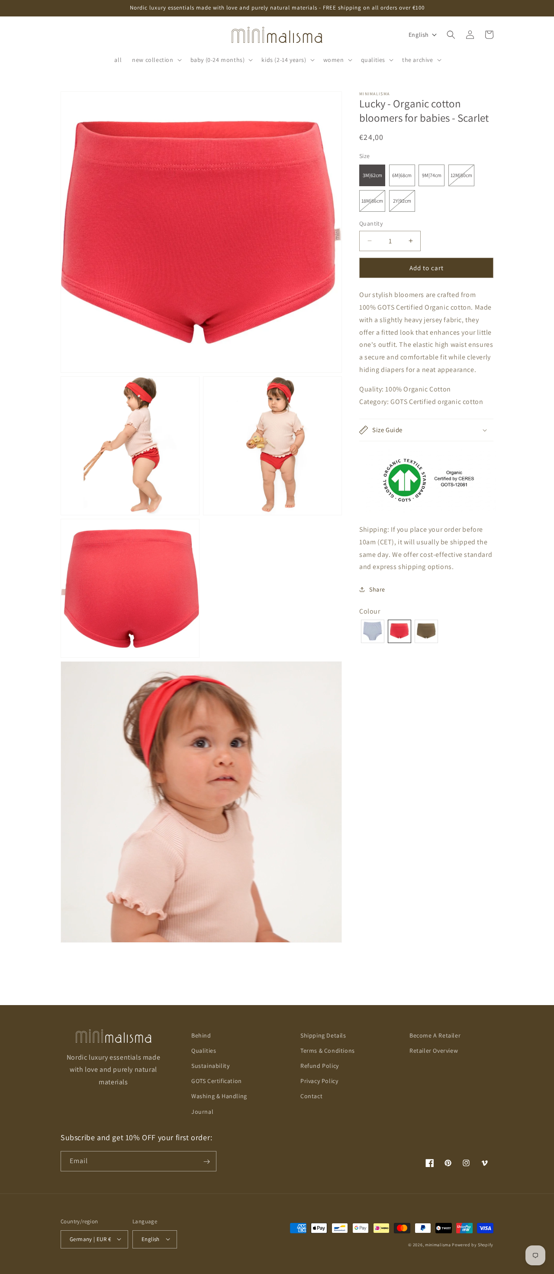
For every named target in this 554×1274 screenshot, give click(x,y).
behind (201, 1035)
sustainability (210, 1066)
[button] (156, 60)
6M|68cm (402, 175)
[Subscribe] (206, 1161)
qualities (203, 1050)
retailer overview (433, 1050)
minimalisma (438, 1244)
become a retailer (435, 1035)
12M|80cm (462, 178)
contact (311, 1096)
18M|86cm (373, 204)
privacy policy (319, 1081)
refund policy (319, 1066)
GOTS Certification (216, 1081)
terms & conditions (327, 1050)
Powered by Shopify (472, 1244)
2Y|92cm (404, 204)
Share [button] (377, 589)
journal (202, 1112)
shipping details (323, 1035)
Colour (369, 611)
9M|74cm (431, 175)
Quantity (371, 223)
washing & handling (219, 1096)
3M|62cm (372, 175)
